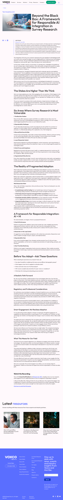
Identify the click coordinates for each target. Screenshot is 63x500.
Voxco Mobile (22, 459)
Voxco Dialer (22, 464)
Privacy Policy (47, 486)
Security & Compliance (32, 497)
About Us (34, 472)
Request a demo (51, 2)
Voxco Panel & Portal (23, 471)
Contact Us (34, 477)
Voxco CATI (21, 461)
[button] (13, 2)
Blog (33, 470)
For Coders (34, 464)
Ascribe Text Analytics (24, 474)
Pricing (30, 2)
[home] (6, 2)
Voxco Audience (22, 469)
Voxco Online (22, 456)
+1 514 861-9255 (11, 466)
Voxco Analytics (22, 466)
